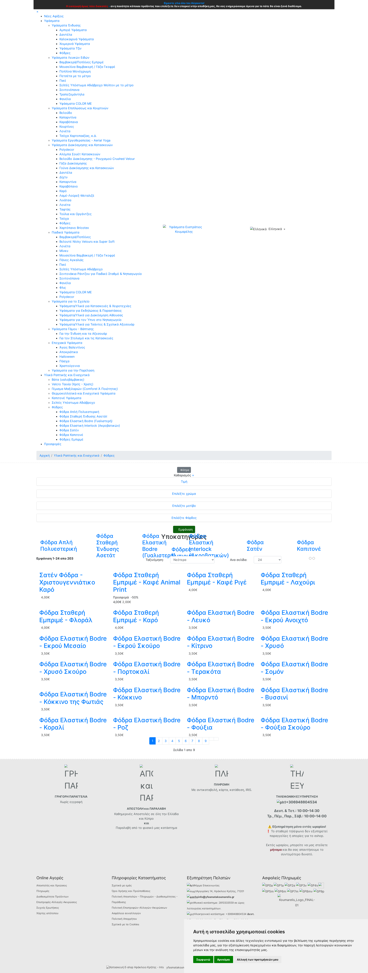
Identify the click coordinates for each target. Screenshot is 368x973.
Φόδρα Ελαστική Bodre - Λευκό (220, 616)
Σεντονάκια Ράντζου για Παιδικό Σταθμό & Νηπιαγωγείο (100, 274)
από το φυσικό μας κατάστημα (154, 828)
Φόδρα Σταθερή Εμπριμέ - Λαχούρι (288, 578)
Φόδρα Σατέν (69, 430)
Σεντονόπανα (69, 90)
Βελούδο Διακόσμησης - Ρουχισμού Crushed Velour (97, 159)
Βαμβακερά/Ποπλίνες (75, 237)
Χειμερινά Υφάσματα (74, 44)
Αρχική (44, 455)
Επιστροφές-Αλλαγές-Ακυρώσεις (56, 902)
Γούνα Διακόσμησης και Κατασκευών (86, 168)
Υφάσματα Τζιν (70, 48)
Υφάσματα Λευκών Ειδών (70, 57)
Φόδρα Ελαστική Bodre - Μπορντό (220, 693)
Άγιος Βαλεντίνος (72, 347)
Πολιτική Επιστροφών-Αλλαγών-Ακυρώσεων (139, 907)
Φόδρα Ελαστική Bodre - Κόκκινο (147, 693)
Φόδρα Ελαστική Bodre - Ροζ (147, 723)
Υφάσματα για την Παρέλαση (73, 370)
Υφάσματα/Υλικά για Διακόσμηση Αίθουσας (91, 315)
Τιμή (184, 481)
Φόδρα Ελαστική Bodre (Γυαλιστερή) (86, 421)
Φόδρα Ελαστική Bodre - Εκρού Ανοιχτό (294, 616)
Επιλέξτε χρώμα (184, 494)
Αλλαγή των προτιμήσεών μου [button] (257, 959)
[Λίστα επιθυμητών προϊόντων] (304, 229)
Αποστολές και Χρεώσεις (51, 885)
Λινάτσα (65, 200)
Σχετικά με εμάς (122, 885)
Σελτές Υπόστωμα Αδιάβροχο (81, 269)
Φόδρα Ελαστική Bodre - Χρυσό (294, 642)
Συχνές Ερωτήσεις (47, 907)
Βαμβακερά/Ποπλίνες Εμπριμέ (81, 62)
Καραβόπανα (68, 122)
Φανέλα (65, 99)
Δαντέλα (65, 34)
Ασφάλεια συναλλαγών (126, 913)
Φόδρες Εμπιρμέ (71, 439)
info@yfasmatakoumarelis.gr (216, 896)
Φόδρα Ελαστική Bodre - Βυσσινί (294, 693)
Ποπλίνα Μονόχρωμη (75, 71)
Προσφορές (52, 444)
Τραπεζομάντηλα (71, 94)
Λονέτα (64, 131)
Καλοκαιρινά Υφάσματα (76, 39)
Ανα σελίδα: (239, 560)
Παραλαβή (124, 828)
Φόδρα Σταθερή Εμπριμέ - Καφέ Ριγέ (217, 578)
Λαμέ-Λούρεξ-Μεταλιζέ (76, 195)
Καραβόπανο (68, 186)
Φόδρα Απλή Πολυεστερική (79, 412)
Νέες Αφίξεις (54, 16)
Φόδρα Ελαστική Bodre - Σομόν (294, 667)
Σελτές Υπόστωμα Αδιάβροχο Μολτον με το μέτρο (96, 85)
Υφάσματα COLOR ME (75, 103)
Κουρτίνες (66, 126)
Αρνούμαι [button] (223, 959)
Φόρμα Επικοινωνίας (206, 885)
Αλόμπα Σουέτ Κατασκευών (79, 154)
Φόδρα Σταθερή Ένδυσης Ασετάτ (83, 416)
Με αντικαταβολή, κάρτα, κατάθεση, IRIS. (221, 790)
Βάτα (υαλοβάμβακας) (68, 379)
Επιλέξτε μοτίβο (184, 506)
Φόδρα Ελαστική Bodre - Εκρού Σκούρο (147, 642)
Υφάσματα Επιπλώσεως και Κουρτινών (80, 108)
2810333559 (226, 902)
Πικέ (62, 80)
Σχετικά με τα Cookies (125, 924)
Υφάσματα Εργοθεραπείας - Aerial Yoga (81, 140)
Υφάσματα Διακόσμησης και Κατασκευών (82, 145)
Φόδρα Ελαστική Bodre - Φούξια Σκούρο (294, 723)
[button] (44, 568)
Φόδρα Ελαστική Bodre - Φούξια (220, 723)
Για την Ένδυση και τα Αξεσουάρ (83, 333)
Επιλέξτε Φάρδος (184, 518)
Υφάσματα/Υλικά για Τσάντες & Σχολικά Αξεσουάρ (96, 324)
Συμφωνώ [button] (203, 959)
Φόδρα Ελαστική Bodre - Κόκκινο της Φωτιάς (73, 697)
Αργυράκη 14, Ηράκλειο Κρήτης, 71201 (220, 891)
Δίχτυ (63, 177)
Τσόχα (64, 218)
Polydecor (66, 149)
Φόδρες (65, 53)
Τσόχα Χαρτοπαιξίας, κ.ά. (78, 136)
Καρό (63, 191)
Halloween (67, 356)
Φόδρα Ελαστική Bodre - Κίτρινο (220, 642)
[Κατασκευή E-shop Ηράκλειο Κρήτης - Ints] (136, 967)
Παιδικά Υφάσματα (65, 232)
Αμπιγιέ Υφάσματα (73, 30)
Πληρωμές (42, 890)
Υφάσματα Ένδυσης (66, 25)
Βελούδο (65, 113)
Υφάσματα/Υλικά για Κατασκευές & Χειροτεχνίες (95, 306)
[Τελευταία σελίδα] (216, 739)
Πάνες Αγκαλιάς (71, 260)
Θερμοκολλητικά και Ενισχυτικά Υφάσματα (83, 393)
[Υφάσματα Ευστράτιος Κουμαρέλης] (184, 229)
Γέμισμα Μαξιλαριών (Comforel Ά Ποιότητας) (85, 389)
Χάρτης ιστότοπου (47, 913)
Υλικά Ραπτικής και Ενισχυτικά (67, 375)
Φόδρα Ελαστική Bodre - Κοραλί (73, 723)
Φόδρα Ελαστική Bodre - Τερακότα (220, 667)
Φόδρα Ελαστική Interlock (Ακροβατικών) (89, 425)
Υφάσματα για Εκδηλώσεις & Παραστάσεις (90, 310)
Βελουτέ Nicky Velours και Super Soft (87, 241)
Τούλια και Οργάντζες (75, 214)
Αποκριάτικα (68, 352)
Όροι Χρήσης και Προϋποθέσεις (131, 890)
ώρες (241, 902)
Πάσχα (64, 361)
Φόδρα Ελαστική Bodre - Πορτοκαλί (147, 667)
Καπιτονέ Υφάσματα (66, 398)
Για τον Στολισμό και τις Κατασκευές (86, 338)
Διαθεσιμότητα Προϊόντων (52, 896)
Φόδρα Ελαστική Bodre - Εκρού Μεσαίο (73, 642)
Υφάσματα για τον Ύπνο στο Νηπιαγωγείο (90, 320)
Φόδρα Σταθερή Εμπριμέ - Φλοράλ (65, 616)
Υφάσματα (51, 21)
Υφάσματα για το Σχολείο (71, 301)
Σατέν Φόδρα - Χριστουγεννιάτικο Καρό (67, 582)
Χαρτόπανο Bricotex (74, 228)
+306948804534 (236, 913)
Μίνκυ (63, 251)
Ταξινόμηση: (155, 560)
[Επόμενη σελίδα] (211, 739)
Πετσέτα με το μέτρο (75, 76)
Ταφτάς (65, 209)
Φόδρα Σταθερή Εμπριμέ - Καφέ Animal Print (146, 582)
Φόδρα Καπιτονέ (71, 435)
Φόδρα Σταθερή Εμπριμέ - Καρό (136, 616)
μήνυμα (276, 849)
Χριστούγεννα (69, 366)
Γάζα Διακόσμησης (73, 163)
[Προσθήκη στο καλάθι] (103, 578)
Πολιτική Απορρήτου (124, 918)
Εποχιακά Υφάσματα (67, 343)
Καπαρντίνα (67, 117)
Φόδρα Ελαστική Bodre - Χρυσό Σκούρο (73, 667)
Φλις (62, 287)
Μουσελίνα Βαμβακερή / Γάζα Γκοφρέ (87, 67)
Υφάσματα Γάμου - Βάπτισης (73, 329)
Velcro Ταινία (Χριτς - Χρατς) (72, 384)
